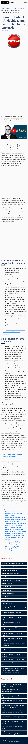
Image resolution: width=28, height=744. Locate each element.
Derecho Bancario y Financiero (11, 573)
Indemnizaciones (19, 8)
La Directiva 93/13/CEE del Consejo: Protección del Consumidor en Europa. (14, 543)
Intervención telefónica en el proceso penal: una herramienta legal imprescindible (15, 519)
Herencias (5, 600)
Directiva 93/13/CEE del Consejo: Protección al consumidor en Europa (13, 549)
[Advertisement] (14, 64)
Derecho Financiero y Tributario (12, 580)
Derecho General (7, 583)
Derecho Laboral (7, 590)
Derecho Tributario (8, 597)
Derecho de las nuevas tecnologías (12, 577)
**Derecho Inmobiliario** (10, 567)
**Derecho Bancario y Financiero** (12, 563)
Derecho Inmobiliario (8, 587)
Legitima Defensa (6, 8)
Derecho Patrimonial (8, 593)
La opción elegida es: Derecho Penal (13, 659)
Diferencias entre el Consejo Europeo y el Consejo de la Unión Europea (14, 513)
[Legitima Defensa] (8, 2)
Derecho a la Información (9, 570)
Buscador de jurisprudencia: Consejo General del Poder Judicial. (14, 537)
